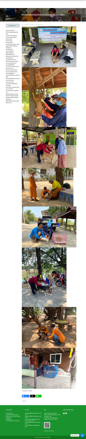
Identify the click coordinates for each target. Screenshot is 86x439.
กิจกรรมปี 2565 (9, 42)
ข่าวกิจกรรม (8, 47)
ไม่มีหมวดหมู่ (8, 102)
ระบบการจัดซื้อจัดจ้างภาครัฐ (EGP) (13, 421)
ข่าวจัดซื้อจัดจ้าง (9, 49)
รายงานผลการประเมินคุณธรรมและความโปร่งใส (12, 88)
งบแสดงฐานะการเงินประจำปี (12, 56)
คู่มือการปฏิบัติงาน (10, 53)
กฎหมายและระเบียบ (10, 30)
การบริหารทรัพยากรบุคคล (11, 35)
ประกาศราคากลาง (10, 68)
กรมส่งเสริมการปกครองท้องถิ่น (12, 414)
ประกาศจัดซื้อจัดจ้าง (10, 65)
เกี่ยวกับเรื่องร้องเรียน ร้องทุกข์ (12, 101)
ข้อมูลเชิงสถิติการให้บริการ (12, 46)
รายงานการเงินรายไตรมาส (11, 71)
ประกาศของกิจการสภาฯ (11, 63)
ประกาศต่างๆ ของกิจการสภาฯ (12, 66)
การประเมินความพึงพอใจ (11, 37)
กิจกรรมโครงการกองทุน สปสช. (13, 44)
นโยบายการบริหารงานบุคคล (12, 61)
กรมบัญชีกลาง (8, 419)
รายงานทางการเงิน (10, 80)
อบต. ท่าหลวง (32, 24)
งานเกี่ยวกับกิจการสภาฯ (11, 59)
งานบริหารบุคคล (9, 58)
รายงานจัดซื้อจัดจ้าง (10, 73)
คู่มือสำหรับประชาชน (10, 54)
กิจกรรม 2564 (9, 41)
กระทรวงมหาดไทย (9, 413)
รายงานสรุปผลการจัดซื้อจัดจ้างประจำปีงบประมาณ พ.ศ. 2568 (32, 420)
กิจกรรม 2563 (40, 24)
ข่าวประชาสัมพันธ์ (10, 51)
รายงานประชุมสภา (10, 82)
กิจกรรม (24, 401)
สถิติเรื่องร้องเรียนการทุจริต (12, 94)
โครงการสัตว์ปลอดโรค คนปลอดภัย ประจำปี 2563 (43, 14)
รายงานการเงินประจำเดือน (11, 70)
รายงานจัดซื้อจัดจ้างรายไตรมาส (13, 78)
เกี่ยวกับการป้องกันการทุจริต (12, 96)
